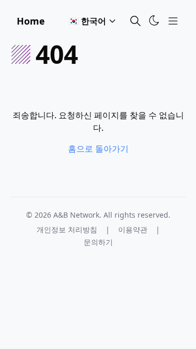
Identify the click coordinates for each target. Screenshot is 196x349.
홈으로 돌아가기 (98, 148)
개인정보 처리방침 (67, 229)
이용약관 (132, 229)
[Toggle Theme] (154, 20)
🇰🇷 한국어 (87, 21)
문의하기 (98, 242)
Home (31, 21)
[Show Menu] (173, 21)
